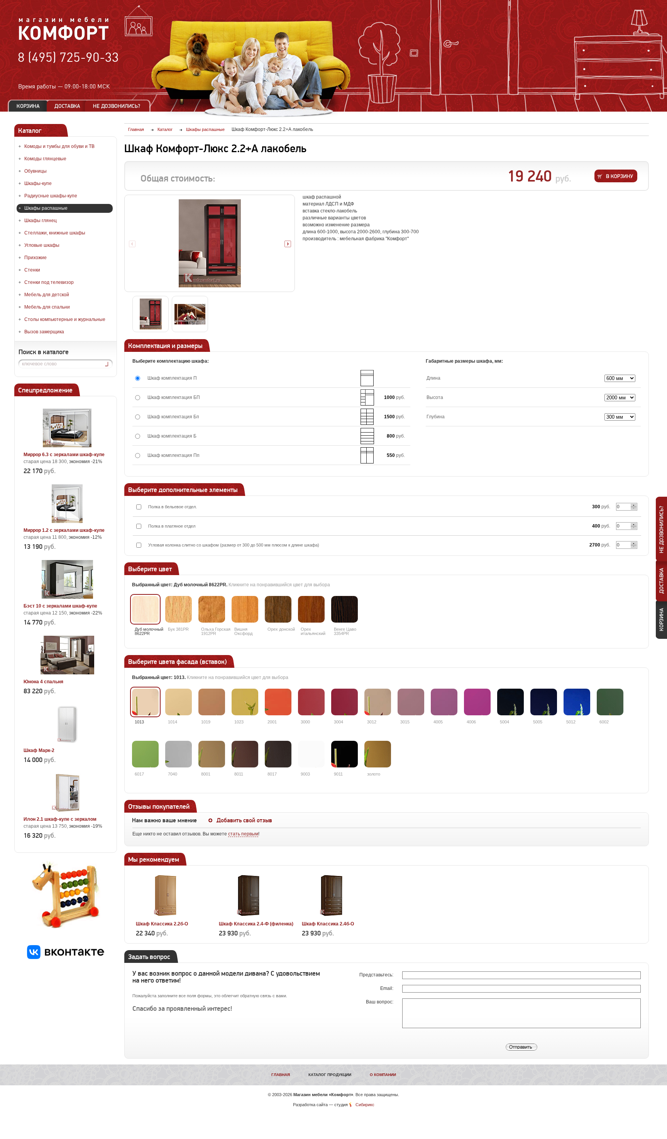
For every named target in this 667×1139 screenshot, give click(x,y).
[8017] (278, 754)
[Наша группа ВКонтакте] (65, 957)
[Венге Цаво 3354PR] (344, 609)
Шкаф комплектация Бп (173, 416)
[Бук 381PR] (178, 609)
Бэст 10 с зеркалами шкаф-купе (60, 606)
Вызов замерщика (44, 331)
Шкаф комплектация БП (173, 397)
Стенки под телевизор (49, 282)
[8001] (211, 754)
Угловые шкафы (41, 245)
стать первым (243, 834)
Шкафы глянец (40, 220)
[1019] (211, 702)
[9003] (311, 754)
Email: (387, 988)
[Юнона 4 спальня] (67, 673)
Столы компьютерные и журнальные (64, 319)
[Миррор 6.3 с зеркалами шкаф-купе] (67, 445)
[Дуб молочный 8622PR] (145, 609)
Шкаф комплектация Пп (173, 455)
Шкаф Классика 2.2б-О (162, 924)
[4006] (477, 702)
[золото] (377, 754)
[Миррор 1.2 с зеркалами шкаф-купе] (67, 521)
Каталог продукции (329, 1075)
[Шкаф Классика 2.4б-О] (332, 915)
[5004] (510, 702)
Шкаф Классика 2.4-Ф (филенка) (256, 924)
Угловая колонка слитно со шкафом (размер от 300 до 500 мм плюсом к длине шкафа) (233, 545)
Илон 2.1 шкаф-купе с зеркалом (60, 819)
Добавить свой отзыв (244, 820)
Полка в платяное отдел (171, 526)
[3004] (344, 702)
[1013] (145, 702)
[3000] (311, 702)
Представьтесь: (376, 975)
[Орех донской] (278, 609)
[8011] (245, 754)
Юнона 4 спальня (43, 681)
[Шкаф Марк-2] (67, 741)
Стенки (32, 270)
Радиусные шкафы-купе (50, 196)
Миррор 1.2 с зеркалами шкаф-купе (64, 530)
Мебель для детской (46, 294)
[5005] (543, 702)
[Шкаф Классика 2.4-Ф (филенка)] (249, 915)
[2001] (278, 702)
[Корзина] (28, 106)
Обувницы (35, 171)
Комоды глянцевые (45, 158)
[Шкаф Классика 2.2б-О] (166, 915)
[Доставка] (67, 106)
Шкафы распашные (46, 208)
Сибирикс (365, 1104)
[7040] (178, 754)
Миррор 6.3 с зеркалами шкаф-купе (64, 454)
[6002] (610, 702)
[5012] (577, 702)
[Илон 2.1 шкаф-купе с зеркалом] (67, 810)
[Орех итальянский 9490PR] (311, 609)
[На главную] (64, 39)
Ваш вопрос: (380, 1002)
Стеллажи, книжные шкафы (54, 233)
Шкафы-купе (38, 183)
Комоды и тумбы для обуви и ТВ (59, 146)
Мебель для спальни (47, 307)
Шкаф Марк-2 (39, 750)
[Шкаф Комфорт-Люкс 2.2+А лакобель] (210, 243)
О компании (383, 1075)
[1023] (245, 702)
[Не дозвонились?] (119, 106)
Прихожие (35, 257)
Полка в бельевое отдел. (172, 506)
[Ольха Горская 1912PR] (211, 609)
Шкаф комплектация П (172, 378)
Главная (280, 1075)
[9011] (344, 754)
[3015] (411, 702)
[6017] (145, 754)
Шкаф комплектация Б (171, 436)
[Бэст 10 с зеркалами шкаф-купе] (67, 597)
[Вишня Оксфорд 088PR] (245, 609)
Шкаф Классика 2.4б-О (328, 924)
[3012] (377, 702)
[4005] (444, 702)
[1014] (178, 702)
